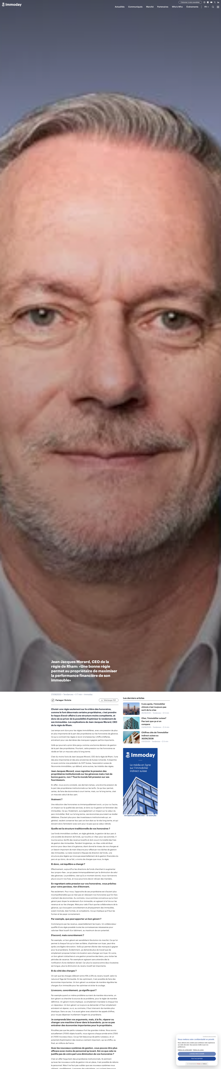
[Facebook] (208, 2)
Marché (150, 7)
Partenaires (162, 7)
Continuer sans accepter (209, 1036)
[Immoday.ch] (12, 5)
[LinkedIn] (218, 2)
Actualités (120, 7)
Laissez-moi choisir (196, 1054)
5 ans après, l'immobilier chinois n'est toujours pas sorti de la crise (153, 707)
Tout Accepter (197, 1058)
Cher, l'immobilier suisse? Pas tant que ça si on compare (153, 721)
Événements (192, 7)
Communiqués (135, 7)
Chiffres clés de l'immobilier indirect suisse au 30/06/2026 (154, 735)
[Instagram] (204, 2)
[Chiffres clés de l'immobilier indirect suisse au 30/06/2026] (131, 737)
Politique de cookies (198, 1049)
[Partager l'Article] (53, 700)
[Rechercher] (213, 7)
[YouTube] (211, 2)
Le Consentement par (197, 1063)
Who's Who (177, 7)
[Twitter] (215, 2)
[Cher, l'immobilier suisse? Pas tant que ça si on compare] (131, 723)
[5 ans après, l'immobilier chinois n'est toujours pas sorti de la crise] (131, 708)
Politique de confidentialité (185, 1049)
